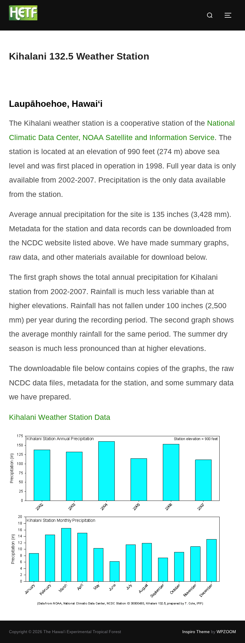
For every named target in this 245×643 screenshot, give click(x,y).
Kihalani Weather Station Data (59, 417)
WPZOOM (226, 631)
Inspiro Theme (196, 631)
